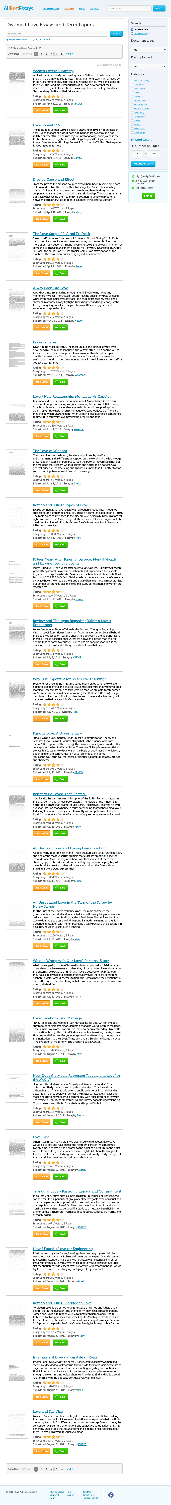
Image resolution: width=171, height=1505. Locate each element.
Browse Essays (51, 8)
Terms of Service (90, 1498)
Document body (141, 33)
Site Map (87, 1492)
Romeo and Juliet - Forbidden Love (62, 1303)
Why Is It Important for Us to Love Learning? (69, 679)
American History (141, 80)
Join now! (69, 8)
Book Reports (140, 88)
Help (69, 1492)
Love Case (41, 1137)
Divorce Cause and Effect (53, 179)
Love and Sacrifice (48, 1412)
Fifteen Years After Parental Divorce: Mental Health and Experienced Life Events (74, 561)
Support (94, 8)
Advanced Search (143, 163)
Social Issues (140, 128)
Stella (77, 483)
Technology (139, 132)
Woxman (80, 375)
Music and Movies (142, 108)
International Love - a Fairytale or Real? (65, 1357)
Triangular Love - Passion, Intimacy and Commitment (77, 1191)
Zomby (78, 157)
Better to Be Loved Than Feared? (60, 794)
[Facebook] (111, 1497)
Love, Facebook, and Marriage (57, 1018)
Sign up (148, 195)
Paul (75, 711)
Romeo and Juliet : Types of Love (60, 505)
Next (68, 53)
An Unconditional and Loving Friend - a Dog (69, 848)
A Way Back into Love (50, 288)
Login (82, 8)
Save (62, 110)
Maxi (78, 537)
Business (138, 92)
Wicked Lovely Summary (53, 71)
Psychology (139, 116)
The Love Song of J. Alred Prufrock (61, 234)
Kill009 (79, 320)
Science (137, 124)
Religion (137, 120)
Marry (78, 212)
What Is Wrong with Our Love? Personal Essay (71, 961)
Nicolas (78, 103)
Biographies (139, 84)
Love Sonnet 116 (46, 125)
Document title (141, 29)
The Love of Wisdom (50, 451)
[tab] (148, 140)
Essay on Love (44, 342)
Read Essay (41, 110)
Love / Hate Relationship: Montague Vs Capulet (72, 397)
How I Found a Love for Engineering (63, 1249)
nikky (77, 826)
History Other (140, 100)
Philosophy (139, 112)
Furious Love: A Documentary (57, 733)
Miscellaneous (140, 104)
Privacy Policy (89, 1495)
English (137, 96)
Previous (27, 53)
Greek (78, 266)
